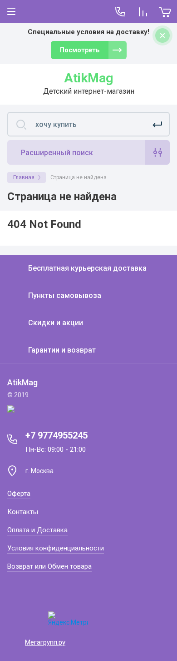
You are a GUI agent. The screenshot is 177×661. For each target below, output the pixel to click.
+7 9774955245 (56, 435)
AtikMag (88, 78)
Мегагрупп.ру (45, 642)
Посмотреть (79, 50)
